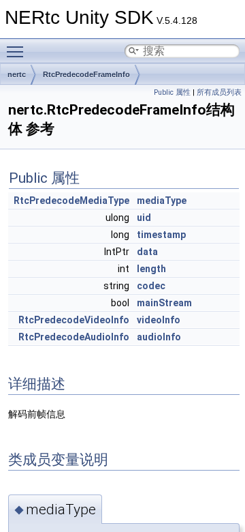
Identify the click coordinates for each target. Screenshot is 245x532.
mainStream (164, 302)
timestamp (161, 234)
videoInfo (158, 319)
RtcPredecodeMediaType (71, 200)
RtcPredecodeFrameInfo (86, 74)
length (151, 268)
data (147, 251)
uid (144, 217)
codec (151, 285)
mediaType (161, 200)
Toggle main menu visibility (17, 51)
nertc (16, 74)
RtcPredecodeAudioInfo (73, 336)
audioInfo (159, 336)
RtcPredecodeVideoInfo (73, 319)
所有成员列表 (219, 92)
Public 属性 (172, 92)
